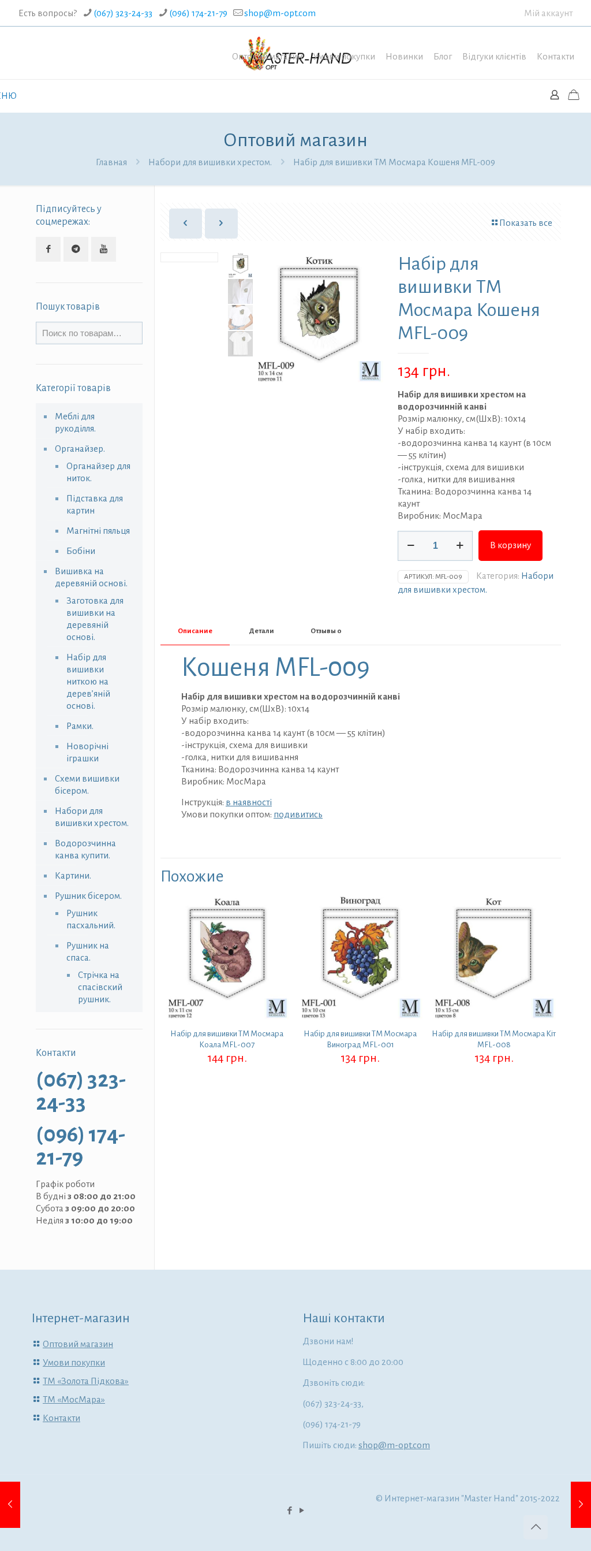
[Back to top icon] (535, 1527)
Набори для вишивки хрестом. (210, 162)
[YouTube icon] (301, 1511)
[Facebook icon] (289, 1511)
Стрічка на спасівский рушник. (100, 987)
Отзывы (326, 631)
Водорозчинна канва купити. (85, 849)
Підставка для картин (94, 504)
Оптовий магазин (267, 56)
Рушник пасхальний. (90, 919)
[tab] (195, 632)
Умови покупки (344, 56)
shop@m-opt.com (280, 13)
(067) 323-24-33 (122, 13)
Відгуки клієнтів (494, 56)
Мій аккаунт (548, 13)
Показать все (525, 223)
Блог (442, 56)
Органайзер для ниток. (98, 472)
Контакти (555, 56)
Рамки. (79, 726)
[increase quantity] (460, 546)
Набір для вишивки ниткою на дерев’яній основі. (88, 681)
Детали (261, 631)
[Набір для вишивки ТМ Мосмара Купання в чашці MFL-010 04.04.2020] (581, 1505)
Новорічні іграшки (87, 752)
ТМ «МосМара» (74, 1399)
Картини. (73, 875)
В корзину (510, 545)
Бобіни (80, 551)
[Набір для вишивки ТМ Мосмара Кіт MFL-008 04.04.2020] (10, 1505)
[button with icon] (48, 249)
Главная (111, 162)
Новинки (404, 56)
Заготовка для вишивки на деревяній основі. (95, 619)
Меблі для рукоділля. (75, 422)
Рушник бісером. (88, 896)
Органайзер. (80, 448)
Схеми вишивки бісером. (87, 784)
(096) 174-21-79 (198, 13)
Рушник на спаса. (87, 951)
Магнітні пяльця (98, 530)
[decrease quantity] (411, 546)
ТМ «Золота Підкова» (86, 1381)
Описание (195, 631)
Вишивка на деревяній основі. (91, 577)
